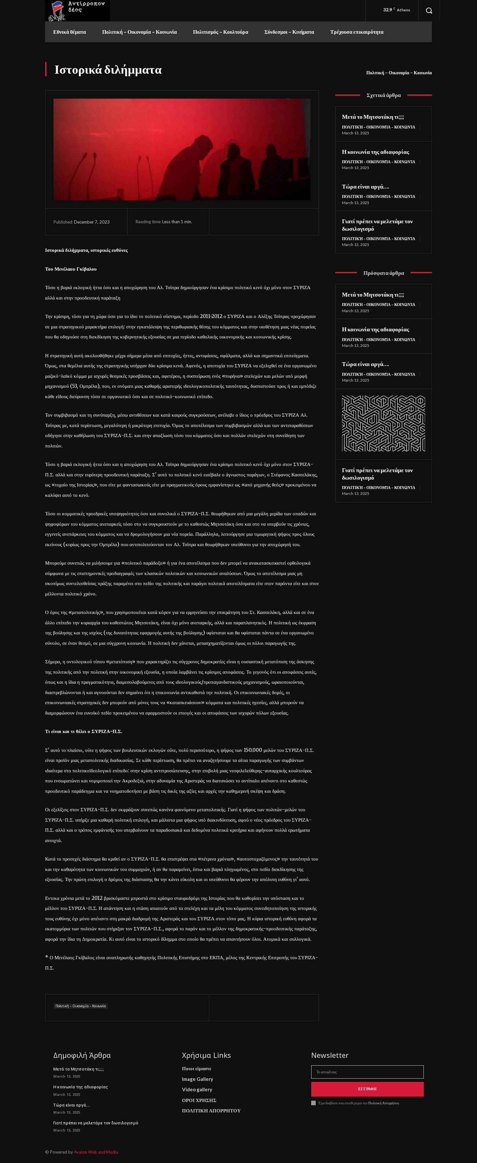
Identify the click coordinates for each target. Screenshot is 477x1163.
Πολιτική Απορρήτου (383, 1103)
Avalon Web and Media (96, 1152)
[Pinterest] (253, 221)
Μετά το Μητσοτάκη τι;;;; (373, 116)
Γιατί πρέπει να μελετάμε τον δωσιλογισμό (95, 1122)
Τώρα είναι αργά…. (365, 186)
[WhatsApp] (268, 221)
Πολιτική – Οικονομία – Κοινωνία (399, 72)
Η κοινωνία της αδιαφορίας (375, 151)
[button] (429, 10)
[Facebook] (223, 221)
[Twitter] (238, 221)
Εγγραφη (367, 1088)
